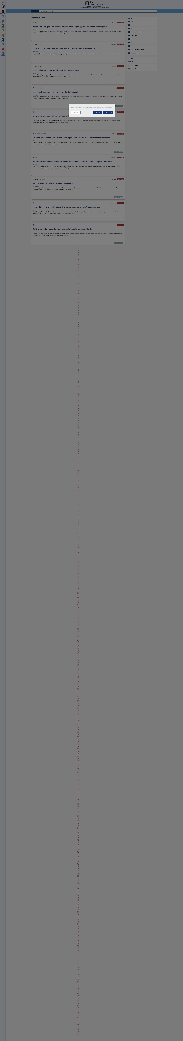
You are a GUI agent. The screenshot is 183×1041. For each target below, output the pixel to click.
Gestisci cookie (76, 112)
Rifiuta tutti (98, 112)
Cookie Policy (99, 108)
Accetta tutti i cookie (108, 112)
